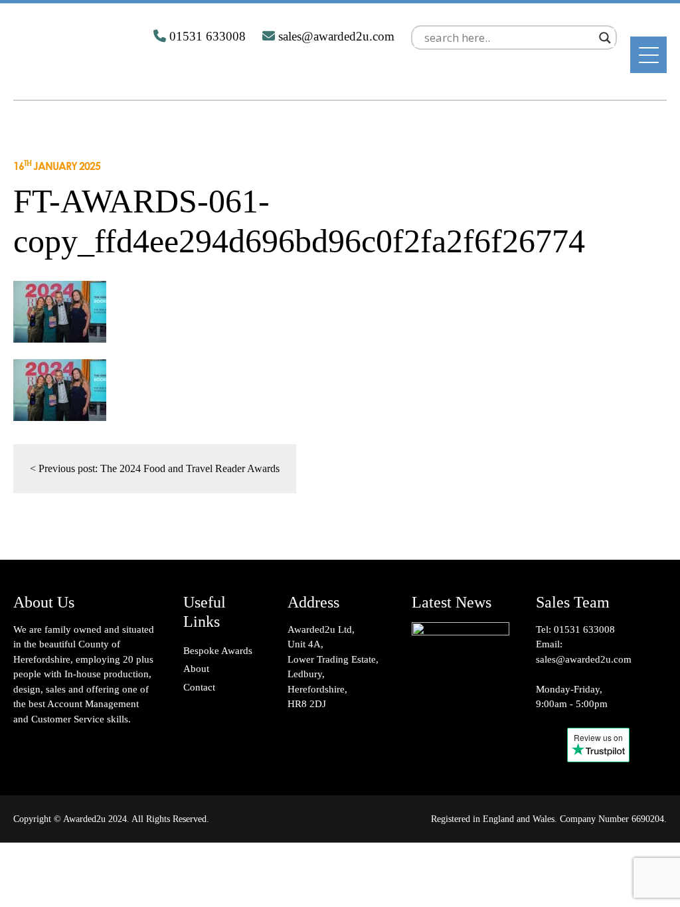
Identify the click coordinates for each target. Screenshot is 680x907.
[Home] (78, 71)
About (196, 668)
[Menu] (648, 55)
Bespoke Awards (217, 650)
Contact (199, 687)
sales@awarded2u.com (584, 659)
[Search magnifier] (605, 38)
